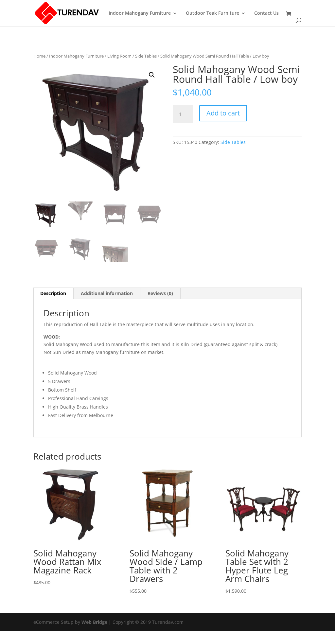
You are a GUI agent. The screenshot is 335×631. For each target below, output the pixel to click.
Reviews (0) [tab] (160, 293)
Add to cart (223, 113)
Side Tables (146, 56)
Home (39, 56)
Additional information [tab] (107, 293)
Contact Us (266, 13)
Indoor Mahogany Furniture (140, 13)
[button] (152, 75)
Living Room (119, 56)
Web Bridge (94, 622)
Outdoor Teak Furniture (212, 13)
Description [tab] (53, 293)
